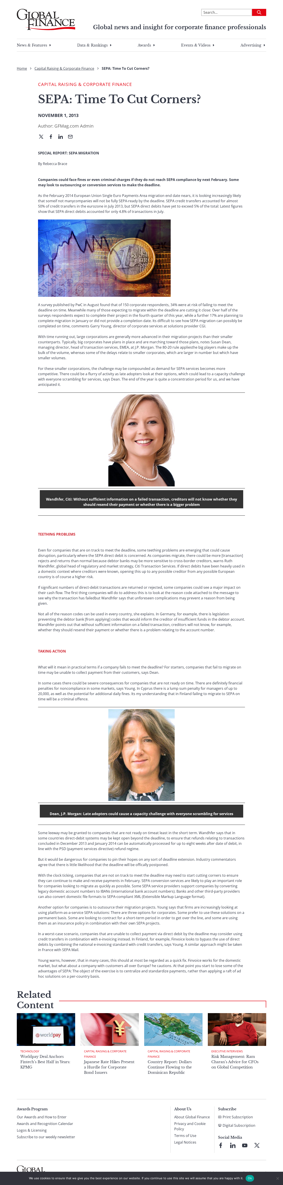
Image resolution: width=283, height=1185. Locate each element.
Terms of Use (185, 1135)
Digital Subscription (239, 1125)
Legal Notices (185, 1142)
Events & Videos (195, 45)
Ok (250, 1178)
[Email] (72, 137)
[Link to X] (257, 1145)
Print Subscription (238, 1117)
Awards (144, 45)
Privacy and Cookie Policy (190, 1126)
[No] (277, 1178)
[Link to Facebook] (220, 1145)
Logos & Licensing (32, 1130)
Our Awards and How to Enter (42, 1117)
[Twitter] (43, 137)
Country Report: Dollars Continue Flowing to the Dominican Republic (170, 1067)
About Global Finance (192, 1117)
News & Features (32, 45)
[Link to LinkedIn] (232, 1145)
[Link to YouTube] (244, 1145)
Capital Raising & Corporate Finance (64, 68)
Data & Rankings (92, 45)
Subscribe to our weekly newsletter (46, 1136)
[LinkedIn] (62, 137)
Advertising (251, 45)
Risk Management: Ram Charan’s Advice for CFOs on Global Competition (234, 1061)
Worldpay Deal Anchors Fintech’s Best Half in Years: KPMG (45, 1061)
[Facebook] (52, 137)
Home (22, 68)
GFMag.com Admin (74, 126)
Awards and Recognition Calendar (45, 1123)
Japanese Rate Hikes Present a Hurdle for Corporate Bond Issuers (109, 1067)
